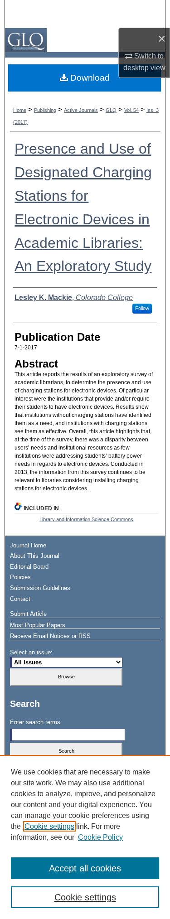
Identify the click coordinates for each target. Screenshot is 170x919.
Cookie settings (49, 826)
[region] (85, 837)
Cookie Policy (100, 837)
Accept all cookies (85, 868)
